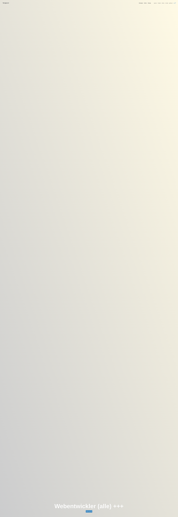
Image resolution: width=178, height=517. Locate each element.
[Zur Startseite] (5, 3)
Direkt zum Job (89, 511)
